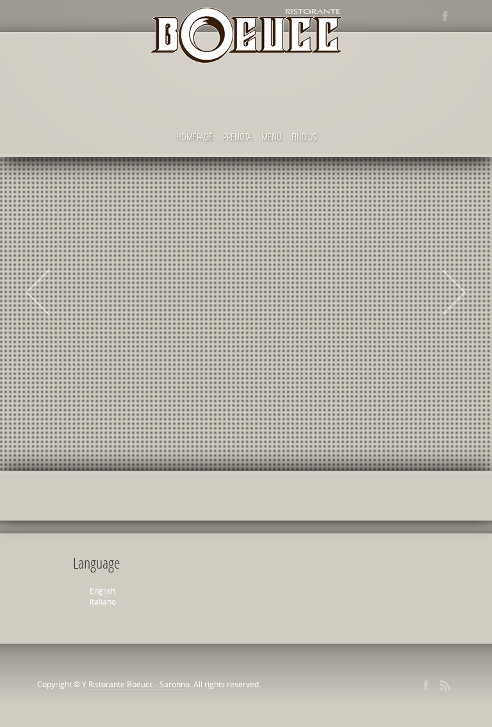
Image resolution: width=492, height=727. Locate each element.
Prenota (237, 136)
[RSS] (445, 685)
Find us (303, 136)
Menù (271, 136)
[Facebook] (445, 16)
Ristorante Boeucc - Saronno (139, 684)
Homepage (194, 136)
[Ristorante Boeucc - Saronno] (246, 38)
